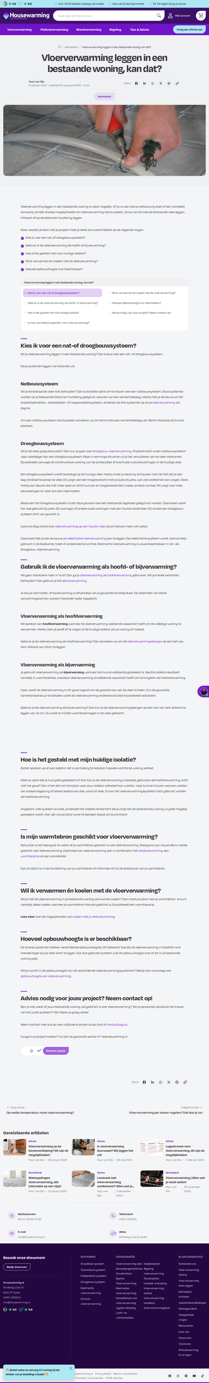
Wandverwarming (88, 29)
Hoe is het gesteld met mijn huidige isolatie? (53, 312)
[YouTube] (194, 1376)
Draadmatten (124, 1273)
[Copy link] (177, 83)
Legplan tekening (126, 1307)
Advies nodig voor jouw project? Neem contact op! (141, 312)
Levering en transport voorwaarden (82, 1378)
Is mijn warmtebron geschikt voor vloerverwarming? (58, 322)
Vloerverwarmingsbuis (157, 1307)
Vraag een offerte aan (189, 29)
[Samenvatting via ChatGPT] (169, 83)
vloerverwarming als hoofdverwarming (106, 575)
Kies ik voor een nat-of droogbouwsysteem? (53, 292)
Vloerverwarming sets (129, 1263)
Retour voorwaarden (125, 1373)
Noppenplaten (152, 1263)
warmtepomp (30, 856)
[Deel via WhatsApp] (152, 83)
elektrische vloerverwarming (87, 538)
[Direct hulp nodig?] (203, 691)
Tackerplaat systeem (93, 1269)
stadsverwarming (150, 850)
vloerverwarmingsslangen (144, 641)
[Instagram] (178, 1376)
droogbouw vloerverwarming (112, 451)
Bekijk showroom (17, 1267)
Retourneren (186, 1325)
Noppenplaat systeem (93, 1275)
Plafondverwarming (54, 29)
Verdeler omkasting (155, 1283)
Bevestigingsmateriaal (129, 1268)
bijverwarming (77, 580)
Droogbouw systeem (93, 1281)
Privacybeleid (103, 1373)
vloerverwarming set (166, 402)
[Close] (71, 1368)
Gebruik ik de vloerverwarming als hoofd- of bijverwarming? (63, 302)
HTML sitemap (114, 1378)
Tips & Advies (139, 29)
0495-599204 (128, 1219)
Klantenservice (187, 1263)
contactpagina (117, 1024)
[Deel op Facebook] (136, 83)
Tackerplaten (151, 1278)
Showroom (185, 1337)
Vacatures (185, 1343)
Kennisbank (71, 47)
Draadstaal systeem (92, 1263)
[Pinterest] (186, 1376)
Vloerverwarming (19, 29)
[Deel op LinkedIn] (144, 83)
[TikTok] (202, 1376)
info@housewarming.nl (31, 1237)
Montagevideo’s (188, 1308)
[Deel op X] (161, 83)
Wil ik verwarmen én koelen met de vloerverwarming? (144, 292)
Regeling (115, 29)
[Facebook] (170, 1376)
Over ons (184, 1331)
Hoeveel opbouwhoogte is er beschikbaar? (136, 302)
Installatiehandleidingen (192, 1302)
